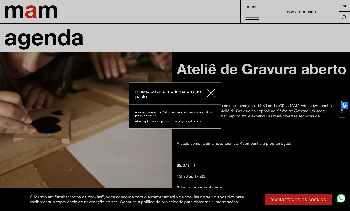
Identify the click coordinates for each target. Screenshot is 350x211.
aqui (145, 121)
